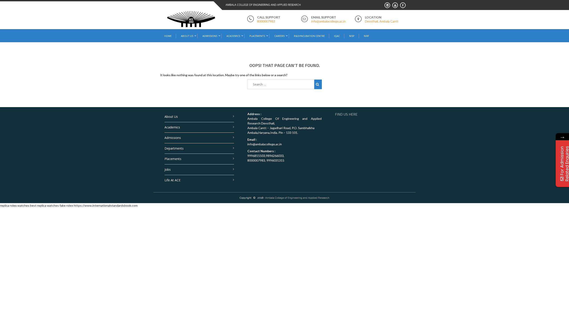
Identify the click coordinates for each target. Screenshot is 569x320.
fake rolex (66, 205)
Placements (257, 36)
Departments (174, 148)
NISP (352, 36)
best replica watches (44, 205)
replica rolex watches (14, 205)
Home (168, 36)
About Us (171, 116)
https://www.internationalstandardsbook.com (106, 205)
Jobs (167, 169)
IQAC (337, 36)
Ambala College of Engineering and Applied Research (297, 197)
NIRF (366, 36)
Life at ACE (172, 180)
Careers (279, 36)
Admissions (172, 138)
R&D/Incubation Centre (309, 36)
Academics (172, 127)
